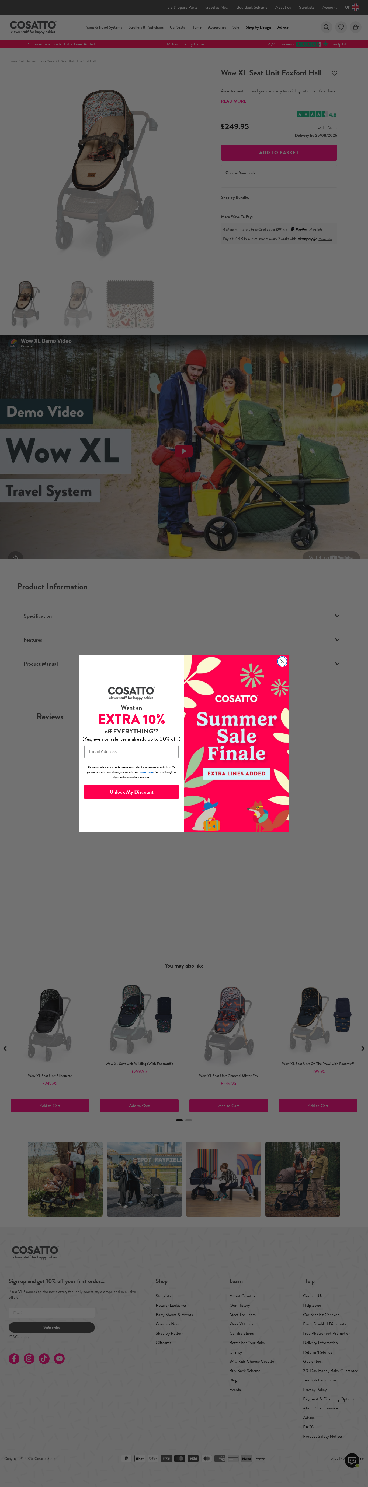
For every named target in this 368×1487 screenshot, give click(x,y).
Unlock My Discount (132, 792)
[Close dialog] (282, 661)
